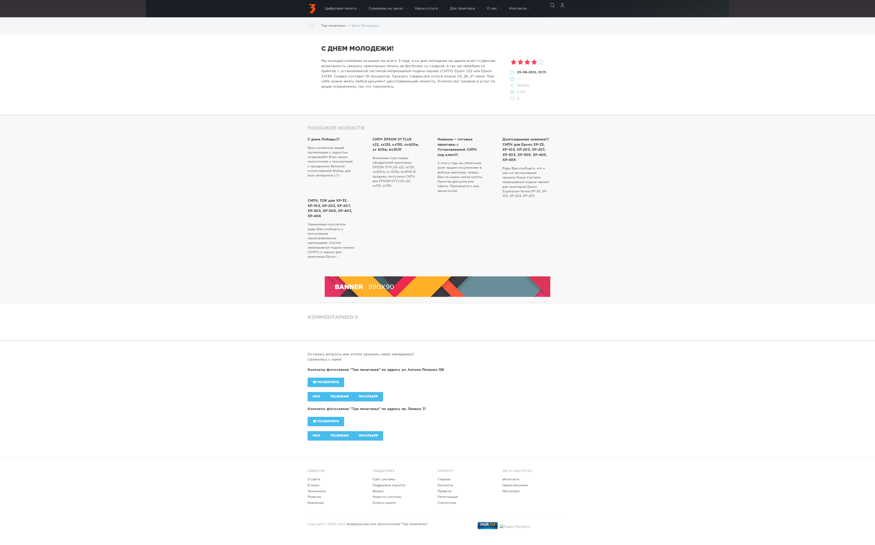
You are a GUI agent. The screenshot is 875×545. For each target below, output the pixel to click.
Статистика (447, 503)
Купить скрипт (384, 503)
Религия (314, 497)
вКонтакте (510, 479)
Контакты (518, 8)
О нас (492, 8)
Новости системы (387, 497)
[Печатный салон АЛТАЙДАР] (312, 8)
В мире (313, 485)
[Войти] (562, 5)
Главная (444, 479)
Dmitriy (523, 85)
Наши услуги (426, 8)
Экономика (317, 491)
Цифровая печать (341, 8)
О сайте (314, 479)
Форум (378, 491)
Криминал (316, 503)
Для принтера (462, 8)
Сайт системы (384, 479)
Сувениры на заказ (386, 8)
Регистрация (448, 497)
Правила (444, 491)
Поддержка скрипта (389, 485)
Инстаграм (511, 491)
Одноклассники (515, 485)
